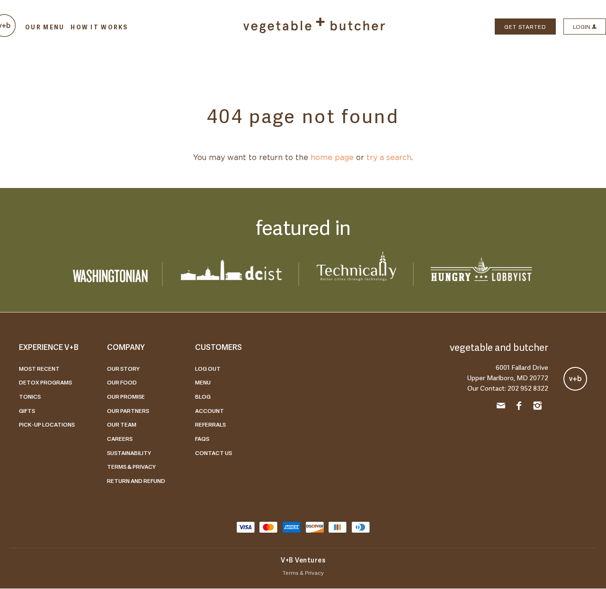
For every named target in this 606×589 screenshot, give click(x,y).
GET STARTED (525, 26)
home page (332, 157)
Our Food (122, 382)
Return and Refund (136, 480)
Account (209, 410)
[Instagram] (537, 407)
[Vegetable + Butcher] (314, 31)
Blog (203, 396)
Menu (203, 382)
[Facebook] (519, 407)
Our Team (121, 424)
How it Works (99, 27)
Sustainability (129, 452)
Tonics (30, 396)
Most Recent (39, 368)
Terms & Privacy (131, 466)
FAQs (202, 438)
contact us (213, 452)
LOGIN (582, 26)
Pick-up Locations (47, 424)
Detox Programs (45, 382)
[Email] (501, 407)
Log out (208, 368)
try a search (388, 157)
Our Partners (128, 410)
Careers (120, 438)
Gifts (27, 410)
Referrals (210, 424)
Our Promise (126, 396)
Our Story (123, 368)
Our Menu (44, 27)
